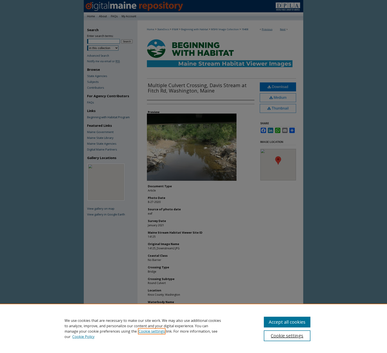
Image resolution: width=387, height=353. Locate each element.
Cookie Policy (83, 336)
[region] (193, 328)
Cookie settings (152, 331)
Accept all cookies (287, 322)
